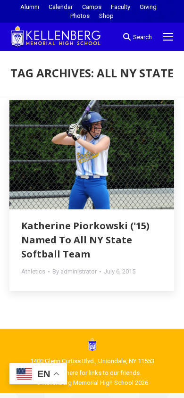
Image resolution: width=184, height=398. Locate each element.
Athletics (33, 271)
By (74, 271)
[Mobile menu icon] (168, 36)
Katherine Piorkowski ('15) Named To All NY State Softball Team (85, 239)
